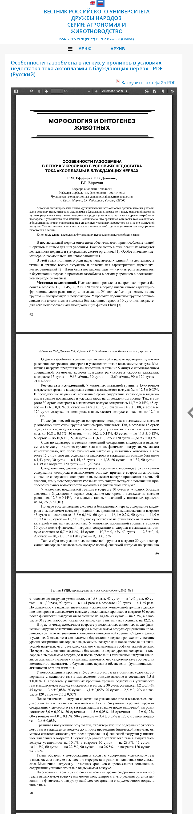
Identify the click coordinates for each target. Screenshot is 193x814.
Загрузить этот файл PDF (148, 82)
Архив (118, 49)
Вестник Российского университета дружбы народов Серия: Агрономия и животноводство (97, 21)
